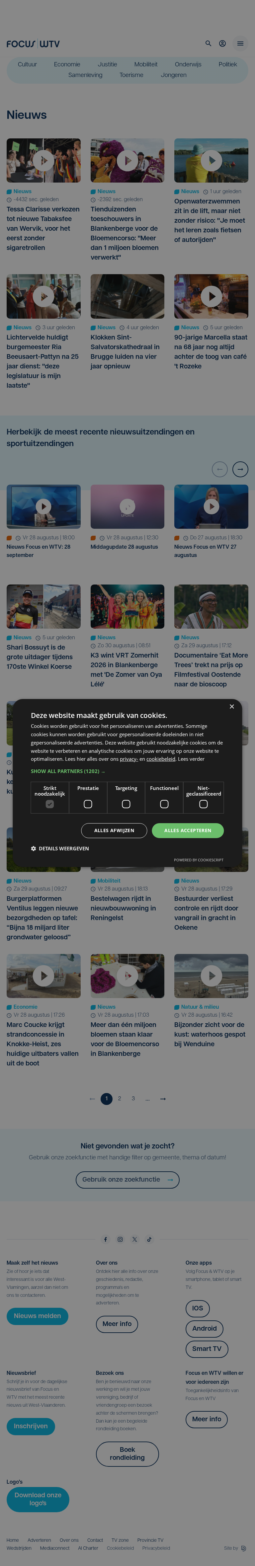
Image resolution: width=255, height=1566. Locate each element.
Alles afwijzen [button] (114, 830)
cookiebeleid (160, 758)
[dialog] (127, 783)
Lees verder (191, 758)
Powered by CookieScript (198, 859)
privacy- (129, 758)
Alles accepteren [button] (187, 830)
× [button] (231, 706)
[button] (127, 771)
